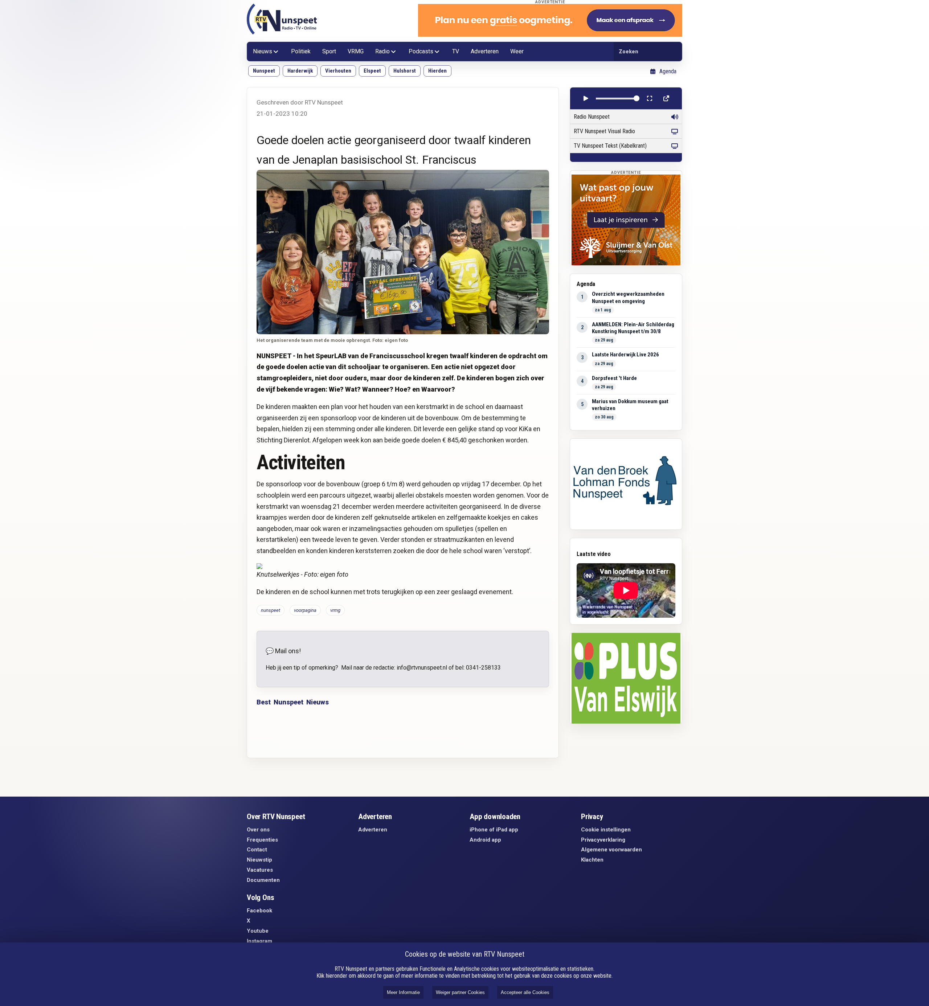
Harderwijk (300, 71)
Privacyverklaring (603, 840)
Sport (329, 51)
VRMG (356, 51)
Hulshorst (404, 71)
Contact (257, 849)
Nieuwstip (259, 859)
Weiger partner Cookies (460, 992)
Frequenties (262, 840)
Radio (382, 51)
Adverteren (485, 51)
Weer (517, 51)
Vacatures (260, 870)
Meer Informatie (403, 992)
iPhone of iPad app (494, 829)
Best (264, 702)
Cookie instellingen (606, 829)
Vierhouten (338, 71)
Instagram (259, 941)
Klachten (592, 859)
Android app (485, 840)
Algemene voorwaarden (611, 849)
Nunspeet (264, 71)
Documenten (263, 880)
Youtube (258, 931)
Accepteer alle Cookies (525, 992)
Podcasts (421, 51)
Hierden (437, 71)
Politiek (301, 51)
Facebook (259, 910)
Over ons (258, 829)
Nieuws (262, 51)
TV (455, 51)
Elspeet (372, 71)
